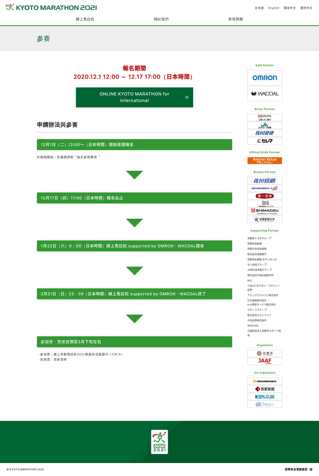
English (274, 8)
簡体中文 (290, 8)
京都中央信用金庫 (256, 248)
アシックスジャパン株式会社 (262, 295)
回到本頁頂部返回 (296, 469)
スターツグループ (256, 309)
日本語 (259, 8)
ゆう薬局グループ (256, 264)
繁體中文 (306, 8)
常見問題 (235, 19)
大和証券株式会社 (256, 320)
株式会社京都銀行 (256, 254)
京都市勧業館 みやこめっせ (262, 259)
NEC (249, 280)
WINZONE (252, 325)
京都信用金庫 (254, 243)
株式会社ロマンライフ (259, 315)
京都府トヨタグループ (259, 238)
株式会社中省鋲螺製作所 (260, 275)
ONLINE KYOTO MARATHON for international (134, 97)
